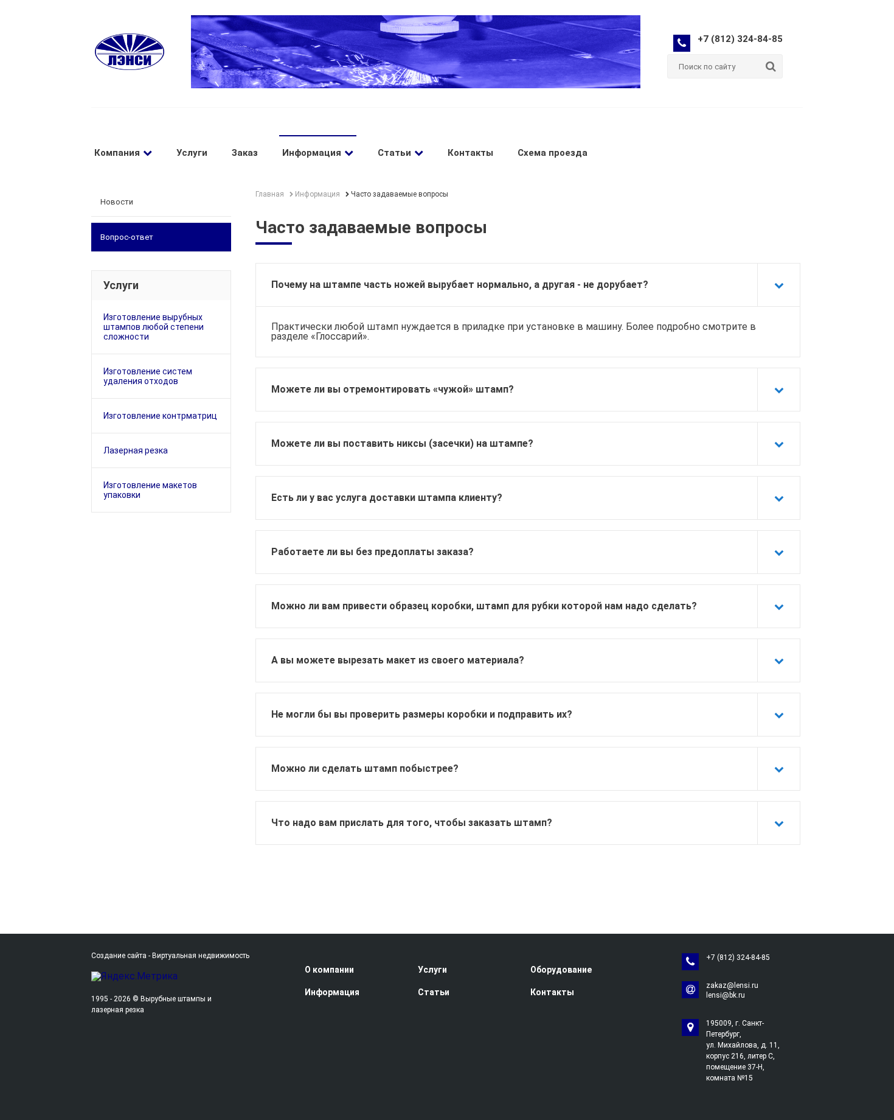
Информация (311, 152)
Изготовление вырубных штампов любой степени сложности (153, 326)
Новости (116, 201)
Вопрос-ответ (126, 237)
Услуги (191, 152)
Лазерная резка (135, 450)
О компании (329, 970)
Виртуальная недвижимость (200, 955)
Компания (117, 152)
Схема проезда (552, 152)
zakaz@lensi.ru (732, 985)
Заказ (245, 152)
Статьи (394, 152)
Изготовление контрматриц (160, 416)
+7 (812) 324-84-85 (740, 38)
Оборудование (561, 970)
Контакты (470, 152)
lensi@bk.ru (725, 995)
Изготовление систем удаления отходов (147, 376)
